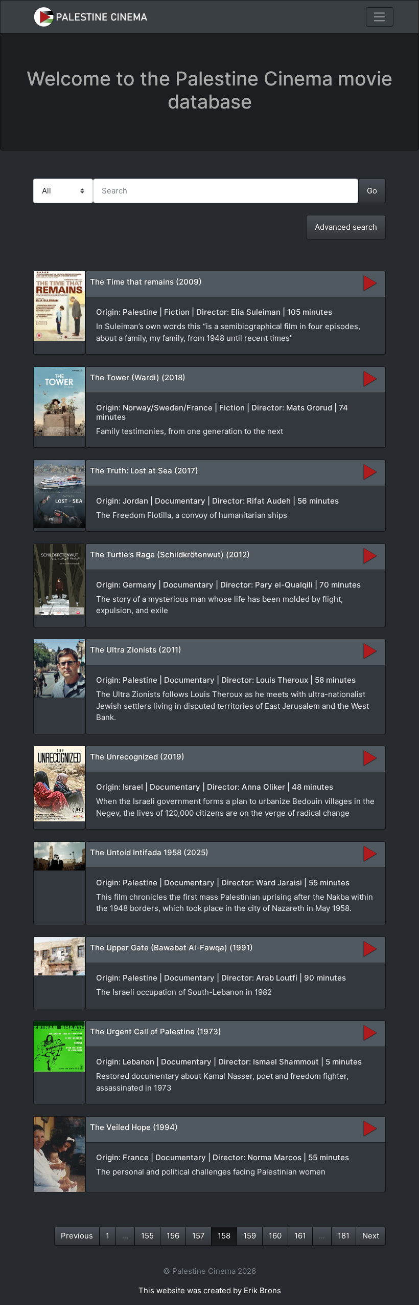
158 (224, 1236)
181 (344, 1236)
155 (147, 1236)
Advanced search (346, 227)
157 (198, 1236)
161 (300, 1236)
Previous (77, 1236)
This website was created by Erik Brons (209, 1290)
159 (249, 1236)
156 (173, 1236)
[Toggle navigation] (379, 17)
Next (370, 1236)
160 (275, 1236)
